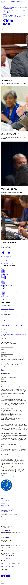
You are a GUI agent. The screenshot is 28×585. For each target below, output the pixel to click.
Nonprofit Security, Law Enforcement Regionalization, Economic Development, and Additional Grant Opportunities (14, 317)
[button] (3, 252)
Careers (2, 498)
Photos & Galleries (7, 16)
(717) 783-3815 (6, 558)
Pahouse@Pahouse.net (6, 510)
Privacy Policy (4, 366)
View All (2, 299)
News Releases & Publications (17, 15)
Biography (5, 7)
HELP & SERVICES (7, 8)
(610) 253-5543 (6, 530)
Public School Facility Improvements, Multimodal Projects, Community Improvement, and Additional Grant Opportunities (14, 326)
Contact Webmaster (6, 505)
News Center (6, 15)
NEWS (4, 14)
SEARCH (3, 583)
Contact (2, 141)
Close (2, 378)
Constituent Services (8, 10)
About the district (9, 566)
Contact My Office (18, 10)
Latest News (3, 85)
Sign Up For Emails (5, 249)
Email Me (3, 503)
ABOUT (5, 6)
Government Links (5, 500)
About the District (13, 7)
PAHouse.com (6, 19)
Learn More (3, 194)
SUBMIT (2, 370)
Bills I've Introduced (17, 16)
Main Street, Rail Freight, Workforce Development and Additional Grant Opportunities (12, 308)
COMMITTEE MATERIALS (9, 12)
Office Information (22, 7)
